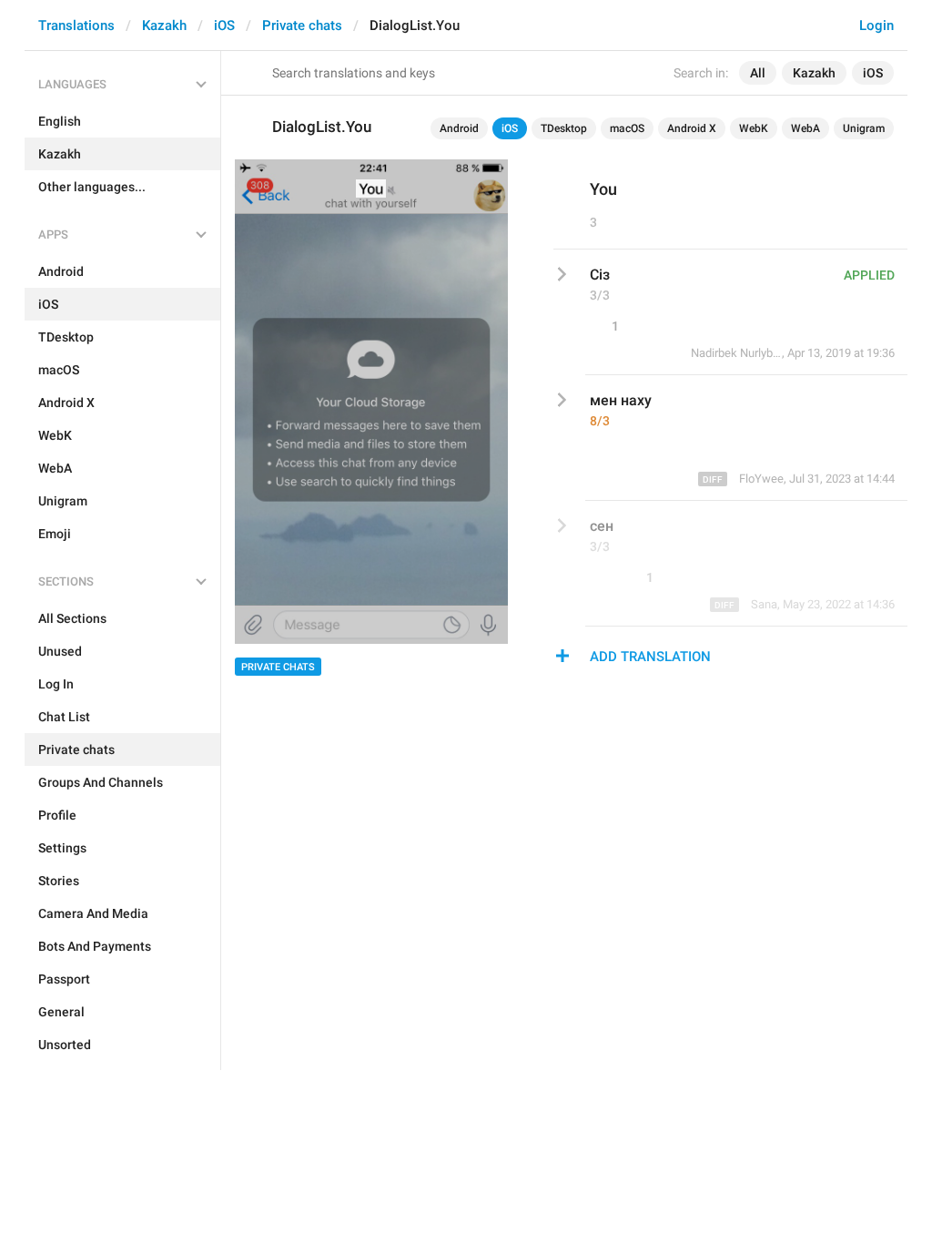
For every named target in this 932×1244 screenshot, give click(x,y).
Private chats (302, 25)
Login (876, 25)
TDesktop (564, 128)
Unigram (864, 128)
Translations (76, 25)
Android (459, 128)
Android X (691, 128)
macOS (627, 128)
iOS (224, 25)
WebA (805, 128)
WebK (753, 128)
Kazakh (164, 25)
